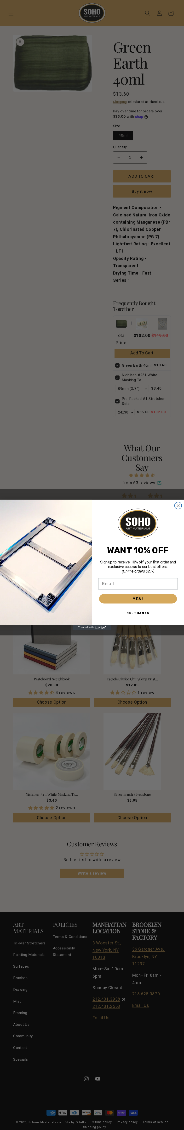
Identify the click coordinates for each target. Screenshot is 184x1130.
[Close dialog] (178, 505)
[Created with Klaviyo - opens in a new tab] (92, 627)
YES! (138, 598)
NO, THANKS (138, 613)
